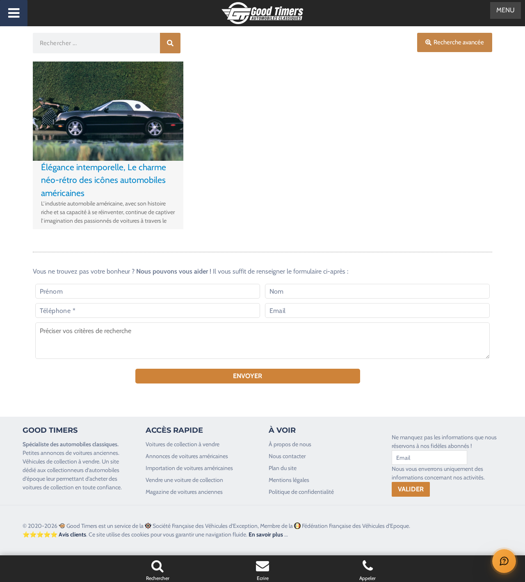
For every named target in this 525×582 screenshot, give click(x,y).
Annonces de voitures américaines (187, 456)
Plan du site (283, 468)
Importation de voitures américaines (189, 468)
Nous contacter (287, 456)
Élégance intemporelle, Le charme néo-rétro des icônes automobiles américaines (103, 180)
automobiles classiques (88, 444)
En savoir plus (266, 534)
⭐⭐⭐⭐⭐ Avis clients (54, 534)
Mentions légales (289, 480)
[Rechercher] (170, 43)
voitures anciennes (95, 452)
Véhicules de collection (50, 461)
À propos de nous (290, 444)
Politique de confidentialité (301, 491)
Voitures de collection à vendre (182, 444)
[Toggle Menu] (13, 13)
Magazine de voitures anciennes (184, 491)
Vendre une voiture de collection (184, 480)
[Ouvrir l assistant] (504, 561)
